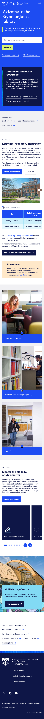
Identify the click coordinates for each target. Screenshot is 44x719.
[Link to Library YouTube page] (16, 693)
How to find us (18, 671)
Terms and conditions (8, 707)
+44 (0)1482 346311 (20, 664)
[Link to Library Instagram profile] (4, 693)
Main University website (22, 676)
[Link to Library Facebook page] (10, 693)
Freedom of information (19, 703)
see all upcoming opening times (20, 236)
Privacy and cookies (34, 703)
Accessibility (6, 703)
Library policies (19, 682)
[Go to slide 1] (6, 545)
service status (21, 275)
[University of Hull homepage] (15, 4)
